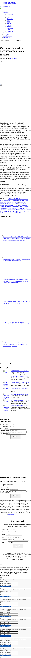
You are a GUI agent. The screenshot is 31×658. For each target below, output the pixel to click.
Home (5, 11)
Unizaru (21, 213)
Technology (10, 28)
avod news (22, 202)
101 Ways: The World (14, 199)
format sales (3, 209)
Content (9, 17)
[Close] (0, 588)
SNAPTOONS (14, 213)
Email (2, 428)
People (9, 25)
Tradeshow (10, 31)
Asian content (24, 199)
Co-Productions (23, 205)
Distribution (10, 19)
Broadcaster (10, 14)
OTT (8, 22)
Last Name (3, 426)
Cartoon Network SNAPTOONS (9, 205)
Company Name (5, 430)
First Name (3, 425)
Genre (8, 20)
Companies (10, 16)
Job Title (3, 433)
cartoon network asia (20, 203)
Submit (15, 436)
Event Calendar (7, 36)
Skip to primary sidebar (9, 3)
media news (11, 211)
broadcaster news (9, 203)
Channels (6, 12)
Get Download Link (5, 586)
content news (15, 206)
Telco (8, 29)
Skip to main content (9, 2)
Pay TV (9, 23)
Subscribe (6, 32)
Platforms (9, 26)
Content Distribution (5, 206)
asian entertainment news (18, 200)
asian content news (5, 200)
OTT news (18, 211)
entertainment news (13, 208)
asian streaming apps (12, 202)
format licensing (23, 208)
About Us (6, 34)
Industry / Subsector (6, 432)
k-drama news (11, 209)
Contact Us (6, 37)
